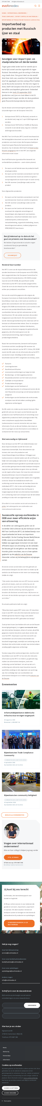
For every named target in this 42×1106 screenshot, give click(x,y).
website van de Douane (23, 554)
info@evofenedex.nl (18, 1)
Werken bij (6, 1051)
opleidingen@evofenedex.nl (12, 971)
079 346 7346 (6, 1)
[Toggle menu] (39, 6)
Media (5, 1047)
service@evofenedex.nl (10, 953)
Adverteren (6, 1060)
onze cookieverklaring (30, 1078)
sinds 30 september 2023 (22, 92)
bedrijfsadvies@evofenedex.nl (12, 962)
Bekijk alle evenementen (14, 815)
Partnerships (7, 1055)
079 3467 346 (18, 863)
